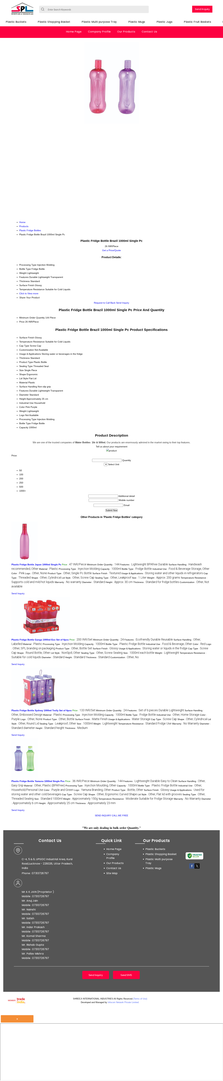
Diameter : (93, 582)
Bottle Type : (137, 569)
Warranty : (68, 582)
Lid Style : (78, 577)
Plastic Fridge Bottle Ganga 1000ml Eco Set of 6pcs (40, 639)
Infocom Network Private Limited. (123, 1002)
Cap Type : (164, 719)
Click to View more (28, 293)
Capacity (23, 427)
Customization (26, 350)
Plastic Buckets (16, 22)
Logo (21, 415)
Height (22, 399)
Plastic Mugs (136, 22)
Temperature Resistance (32, 341)
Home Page (73, 31)
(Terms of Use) (140, 999)
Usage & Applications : (162, 573)
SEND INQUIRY (103, 815)
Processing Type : (79, 569)
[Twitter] (197, 868)
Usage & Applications (30, 354)
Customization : (124, 657)
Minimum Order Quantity (32, 317)
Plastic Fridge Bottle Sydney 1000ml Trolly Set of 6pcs (41, 710)
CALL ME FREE (120, 815)
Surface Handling (28, 386)
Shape (22, 374)
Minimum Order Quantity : (103, 564)
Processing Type (27, 419)
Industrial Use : (180, 569)
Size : (139, 577)
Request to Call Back (104, 302)
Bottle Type (25, 423)
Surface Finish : (106, 573)
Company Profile (99, 31)
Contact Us (149, 31)
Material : (48, 569)
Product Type (26, 362)
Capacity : (111, 569)
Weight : (163, 577)
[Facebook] (191, 868)
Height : (119, 582)
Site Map (112, 873)
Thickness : (156, 582)
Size (21, 370)
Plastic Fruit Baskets (197, 22)
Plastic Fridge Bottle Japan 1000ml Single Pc (36, 564)
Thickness (24, 358)
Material (23, 382)
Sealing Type (26, 366)
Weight (22, 411)
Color (22, 407)
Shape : (46, 577)
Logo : (36, 573)
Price (21, 321)
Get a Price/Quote (111, 250)
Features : (144, 564)
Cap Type (24, 345)
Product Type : (70, 573)
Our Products (126, 31)
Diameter (24, 394)
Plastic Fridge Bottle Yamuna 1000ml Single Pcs (37, 781)
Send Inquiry (202, 9)
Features (24, 390)
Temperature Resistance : (144, 723)
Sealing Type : (113, 577)
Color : (17, 573)
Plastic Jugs (165, 22)
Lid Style (23, 378)
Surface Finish (26, 337)
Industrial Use (26, 403)
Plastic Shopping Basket (54, 22)
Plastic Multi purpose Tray (99, 22)
